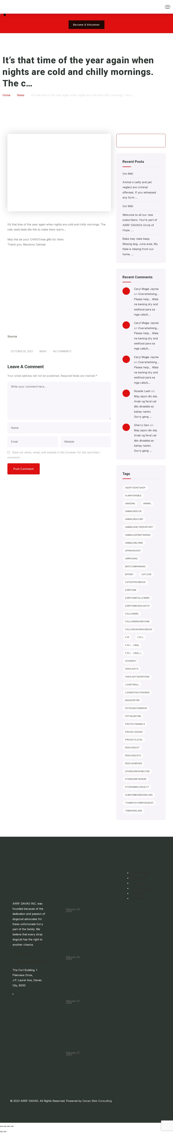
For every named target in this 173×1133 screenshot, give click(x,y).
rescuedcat (132, 747)
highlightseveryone (137, 676)
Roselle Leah (142, 391)
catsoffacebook (135, 582)
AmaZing (130, 503)
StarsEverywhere (135, 779)
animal (147, 503)
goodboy (130, 661)
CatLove (147, 574)
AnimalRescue (133, 511)
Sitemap (138, 893)
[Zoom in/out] (1, 1126)
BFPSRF (129, 574)
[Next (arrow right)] (5, 1131)
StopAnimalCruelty (137, 787)
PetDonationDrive (136, 708)
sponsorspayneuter (137, 771)
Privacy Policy (142, 888)
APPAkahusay (133, 550)
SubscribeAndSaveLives (139, 795)
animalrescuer (134, 519)
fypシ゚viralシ (133, 653)
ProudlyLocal (134, 739)
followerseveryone (137, 621)
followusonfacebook (138, 629)
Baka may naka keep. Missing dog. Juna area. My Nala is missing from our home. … (75, 981)
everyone (130, 590)
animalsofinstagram (137, 535)
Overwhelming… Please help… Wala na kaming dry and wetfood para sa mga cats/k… (146, 304)
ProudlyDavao (134, 732)
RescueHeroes (133, 763)
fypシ (141, 637)
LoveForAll (132, 684)
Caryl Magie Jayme (146, 289)
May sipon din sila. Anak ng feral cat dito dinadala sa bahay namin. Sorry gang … (145, 407)
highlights (131, 669)
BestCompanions (135, 566)
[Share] (8, 1126)
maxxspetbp (132, 700)
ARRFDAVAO (131, 558)
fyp (127, 637)
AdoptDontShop (135, 487)
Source (12, 336)
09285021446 (21, 953)
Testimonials (141, 872)
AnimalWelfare (134, 543)
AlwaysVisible (133, 495)
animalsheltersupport (139, 527)
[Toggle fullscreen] (5, 1126)
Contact (138, 898)
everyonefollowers (137, 598)
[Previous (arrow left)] (1, 1131)
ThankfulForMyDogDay (139, 803)
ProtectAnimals (135, 724)
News (43, 351)
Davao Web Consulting (97, 1101)
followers (131, 613)
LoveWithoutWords (137, 692)
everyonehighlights (137, 606)
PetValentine (133, 716)
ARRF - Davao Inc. (26, 888)
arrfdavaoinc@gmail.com (28, 961)
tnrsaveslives (133, 810)
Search (157, 140)
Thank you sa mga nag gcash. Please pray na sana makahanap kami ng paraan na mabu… (74, 1028)
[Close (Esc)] (12, 1126)
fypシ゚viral (132, 645)
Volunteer (139, 878)
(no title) (127, 173)
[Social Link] (5, 14)
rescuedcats (133, 755)
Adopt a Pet (140, 883)
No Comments (62, 351)
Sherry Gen (141, 425)
